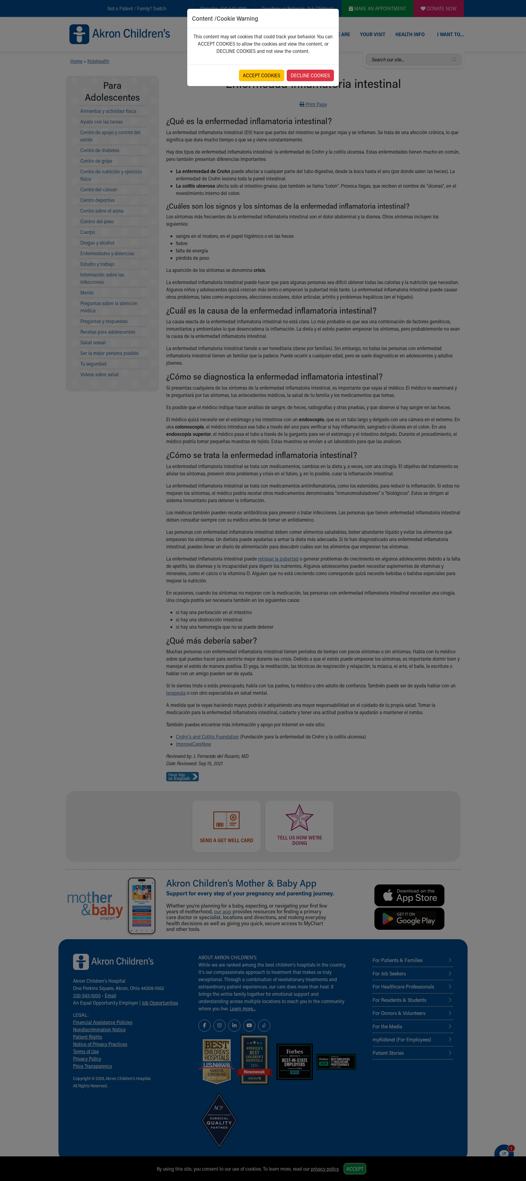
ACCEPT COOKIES (261, 75)
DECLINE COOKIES (310, 75)
